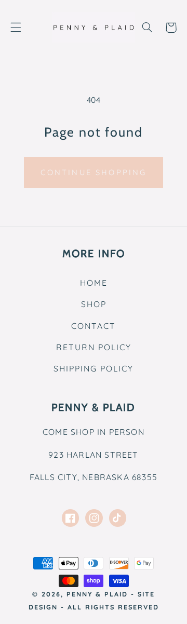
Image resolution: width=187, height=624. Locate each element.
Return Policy (93, 347)
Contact (93, 326)
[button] (16, 27)
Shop (93, 304)
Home (94, 282)
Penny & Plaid (97, 594)
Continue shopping (94, 172)
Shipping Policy (93, 368)
